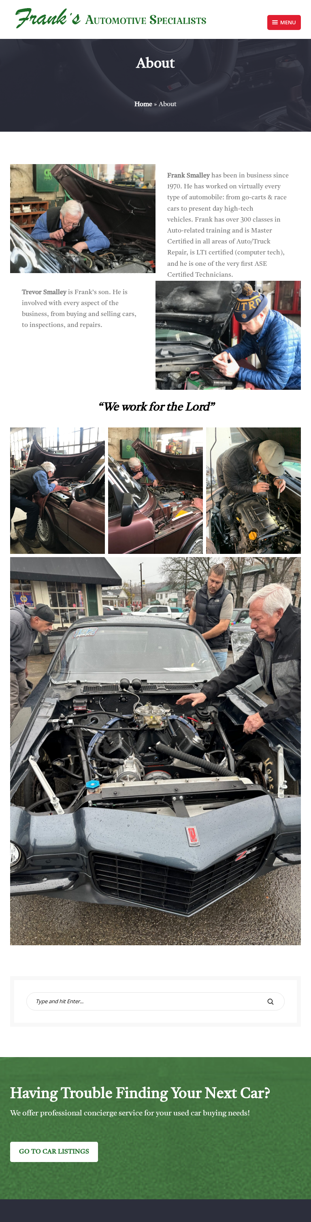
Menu (288, 22)
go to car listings (54, 1152)
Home (143, 104)
